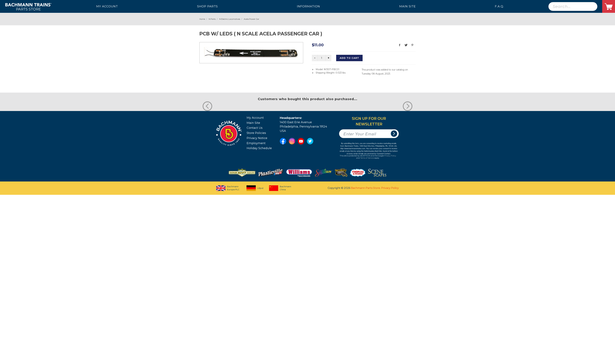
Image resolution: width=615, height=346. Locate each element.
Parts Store (28, 9)
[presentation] (207, 106)
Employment (256, 143)
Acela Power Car (251, 19)
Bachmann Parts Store (365, 187)
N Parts (212, 19)
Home (202, 19)
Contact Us (254, 128)
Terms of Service (367, 158)
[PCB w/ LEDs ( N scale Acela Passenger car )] (251, 52)
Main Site (253, 123)
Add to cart (349, 58)
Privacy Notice (257, 138)
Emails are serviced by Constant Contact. (374, 153)
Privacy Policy (390, 156)
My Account (255, 117)
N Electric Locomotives (229, 19)
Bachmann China (285, 188)
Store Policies (256, 133)
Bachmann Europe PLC (233, 188)
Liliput (260, 188)
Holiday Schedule (259, 148)
